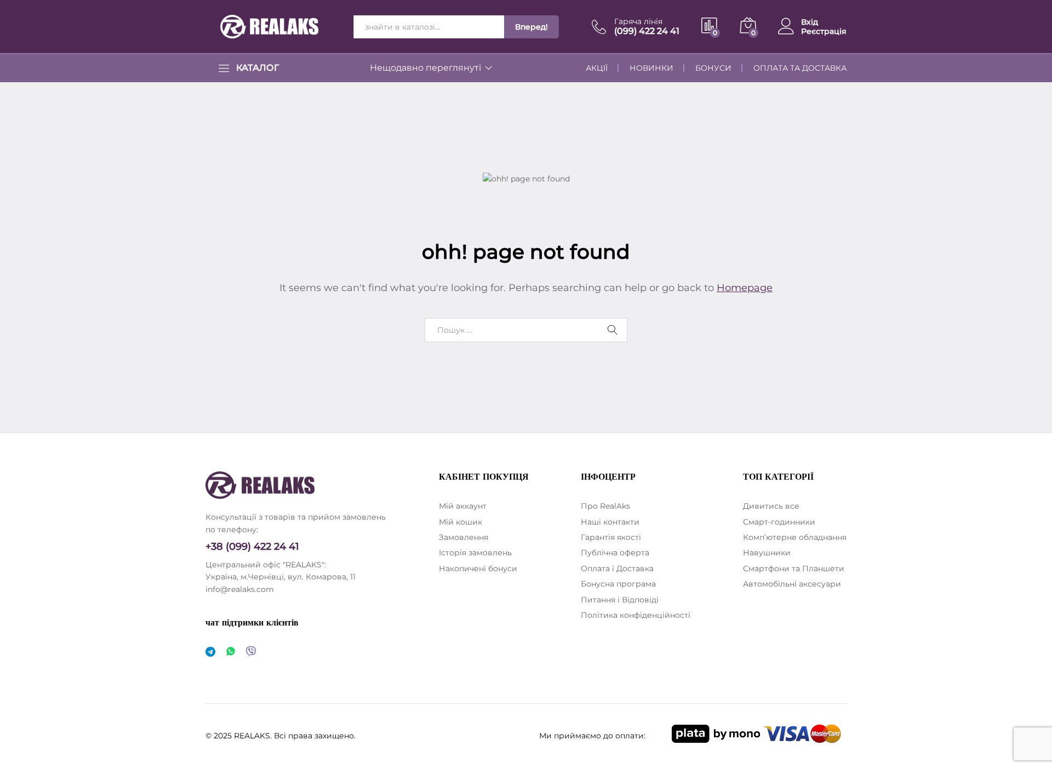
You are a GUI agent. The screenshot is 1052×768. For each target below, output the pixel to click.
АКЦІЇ (597, 68)
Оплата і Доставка (617, 568)
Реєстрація (824, 31)
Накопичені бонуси (478, 568)
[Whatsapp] (231, 652)
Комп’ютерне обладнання (795, 537)
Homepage (745, 288)
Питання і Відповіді (620, 600)
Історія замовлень (475, 552)
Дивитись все (771, 506)
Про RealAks (605, 506)
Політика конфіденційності (635, 615)
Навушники (767, 552)
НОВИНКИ (651, 68)
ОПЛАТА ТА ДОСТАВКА (800, 68)
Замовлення (463, 537)
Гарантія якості (611, 537)
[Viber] (251, 652)
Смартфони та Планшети (793, 568)
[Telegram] (210, 652)
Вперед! (531, 27)
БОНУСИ (713, 68)
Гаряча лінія (638, 21)
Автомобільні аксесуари (792, 584)
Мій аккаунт (463, 506)
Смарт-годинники (779, 522)
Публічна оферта (615, 552)
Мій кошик (460, 522)
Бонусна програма (618, 584)
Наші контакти (610, 522)
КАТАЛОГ (257, 68)
